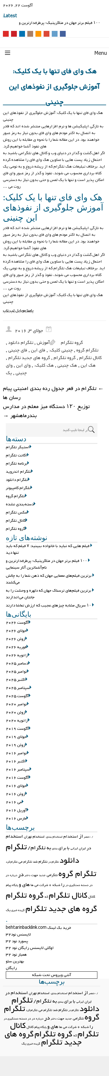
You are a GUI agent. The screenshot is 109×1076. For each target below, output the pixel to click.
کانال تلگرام (90, 358)
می (36, 885)
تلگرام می (25, 861)
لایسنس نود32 (18, 934)
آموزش (43, 343)
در (21, 874)
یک (9, 373)
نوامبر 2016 (16, 753)
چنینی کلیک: (61, 350)
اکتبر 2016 (16, 761)
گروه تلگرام (72, 343)
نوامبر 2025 (16, 671)
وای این (23, 365)
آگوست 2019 (17, 728)
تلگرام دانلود (20, 343)
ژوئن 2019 (15, 745)
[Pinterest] (14, 34)
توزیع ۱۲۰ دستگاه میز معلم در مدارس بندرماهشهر (46, 411)
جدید (42, 875)
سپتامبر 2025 (18, 688)
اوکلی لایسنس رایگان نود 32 (30, 948)
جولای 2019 (16, 737)
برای (62, 848)
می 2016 (14, 802)
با (68, 848)
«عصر (87, 836)
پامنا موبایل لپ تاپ (18, 310)
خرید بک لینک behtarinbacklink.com (38, 927)
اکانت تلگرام (16, 455)
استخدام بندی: (53, 836)
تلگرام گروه (87, 350)
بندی (55, 848)
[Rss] (38, 34)
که (46, 896)
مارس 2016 (16, 818)
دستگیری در (72, 885)
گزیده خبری (18, 910)
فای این (38, 350)
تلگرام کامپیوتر (18, 488)
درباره (13, 875)
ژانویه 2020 (17, 720)
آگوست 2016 (17, 777)
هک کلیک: (44, 365)
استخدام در (16, 993)
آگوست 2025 (17, 696)
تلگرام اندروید (18, 471)
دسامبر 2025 (17, 663)
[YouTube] (6, 34)
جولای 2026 (16, 630)
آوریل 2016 (16, 810)
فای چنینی (17, 350)
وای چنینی (16, 369)
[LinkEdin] (22, 34)
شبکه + (54, 885)
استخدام (70, 836)
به (49, 848)
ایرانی (74, 848)
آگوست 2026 (17, 622)
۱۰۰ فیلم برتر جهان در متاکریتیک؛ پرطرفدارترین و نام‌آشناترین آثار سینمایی (46, 564)
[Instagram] (30, 34)
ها (32, 885)
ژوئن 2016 (15, 794)
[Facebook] (63, 34)
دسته (85, 885)
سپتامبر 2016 (18, 769)
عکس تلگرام (16, 512)
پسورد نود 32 (17, 941)
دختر (27, 875)
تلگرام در (53, 861)
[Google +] (46, 34)
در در (31, 1018)
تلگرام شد (40, 862)
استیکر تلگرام (18, 447)
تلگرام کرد (11, 861)
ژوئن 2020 (15, 712)
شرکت (43, 885)
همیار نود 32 (16, 954)
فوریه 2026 (16, 647)
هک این (88, 365)
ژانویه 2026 (17, 655)
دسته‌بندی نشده (20, 504)
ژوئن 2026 (15, 639)
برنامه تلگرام (16, 463)
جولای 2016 (16, 786)
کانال (91, 897)
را (63, 884)
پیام (8, 885)
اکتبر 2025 (16, 679)
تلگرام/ (37, 847)
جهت (34, 875)
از (81, 836)
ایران (82, 848)
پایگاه (15, 885)
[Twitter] (54, 34)
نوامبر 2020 (16, 704)
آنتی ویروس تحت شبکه (51, 975)
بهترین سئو (15, 961)
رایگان (11, 968)
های (26, 885)
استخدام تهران (34, 837)
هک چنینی (67, 365)
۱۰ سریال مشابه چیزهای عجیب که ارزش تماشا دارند (48, 605)
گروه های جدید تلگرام (29, 358)
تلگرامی (52, 875)
